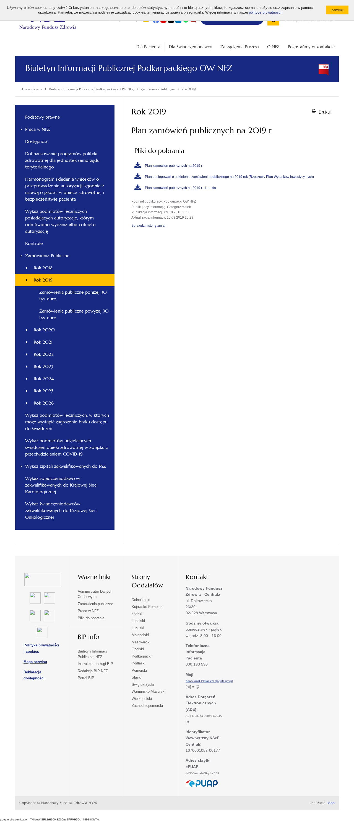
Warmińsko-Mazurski (148, 691)
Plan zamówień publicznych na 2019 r (173, 166)
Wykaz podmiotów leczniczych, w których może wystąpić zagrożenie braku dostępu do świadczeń (67, 421)
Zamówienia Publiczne (47, 256)
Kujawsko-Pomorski (147, 607)
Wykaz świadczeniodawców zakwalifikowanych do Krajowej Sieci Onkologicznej (61, 510)
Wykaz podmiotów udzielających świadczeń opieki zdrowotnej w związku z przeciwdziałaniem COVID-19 (66, 447)
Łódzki (137, 614)
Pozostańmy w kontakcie (311, 46)
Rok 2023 (43, 366)
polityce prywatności (265, 12)
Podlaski (138, 663)
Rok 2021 (43, 342)
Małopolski (140, 635)
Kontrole (34, 243)
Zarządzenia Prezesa (239, 46)
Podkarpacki (142, 656)
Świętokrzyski (143, 684)
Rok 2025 (43, 391)
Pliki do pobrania (91, 618)
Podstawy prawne (42, 117)
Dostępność (36, 141)
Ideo (331, 803)
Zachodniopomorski (147, 706)
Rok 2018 (43, 268)
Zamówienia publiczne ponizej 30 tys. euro (73, 295)
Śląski (137, 677)
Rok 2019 (43, 280)
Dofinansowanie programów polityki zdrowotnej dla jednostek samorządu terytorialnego (62, 160)
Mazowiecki (141, 642)
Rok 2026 (44, 403)
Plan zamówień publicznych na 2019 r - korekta (180, 188)
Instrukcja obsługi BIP (95, 664)
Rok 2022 (44, 354)
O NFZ (273, 46)
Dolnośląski (141, 600)
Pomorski (139, 670)
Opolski (138, 649)
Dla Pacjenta (148, 46)
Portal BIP (86, 678)
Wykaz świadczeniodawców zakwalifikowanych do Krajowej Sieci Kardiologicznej (61, 485)
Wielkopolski (142, 699)
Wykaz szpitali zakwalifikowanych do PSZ (65, 466)
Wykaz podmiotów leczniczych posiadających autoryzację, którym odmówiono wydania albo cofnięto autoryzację (60, 221)
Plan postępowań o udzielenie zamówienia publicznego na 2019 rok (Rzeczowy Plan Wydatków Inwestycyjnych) (229, 177)
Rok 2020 (44, 330)
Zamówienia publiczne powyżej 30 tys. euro (74, 314)
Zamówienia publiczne (95, 604)
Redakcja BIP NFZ (93, 671)
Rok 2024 (44, 379)
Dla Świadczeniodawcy (190, 46)
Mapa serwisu (35, 662)
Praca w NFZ (37, 129)
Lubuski (138, 628)
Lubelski (138, 621)
